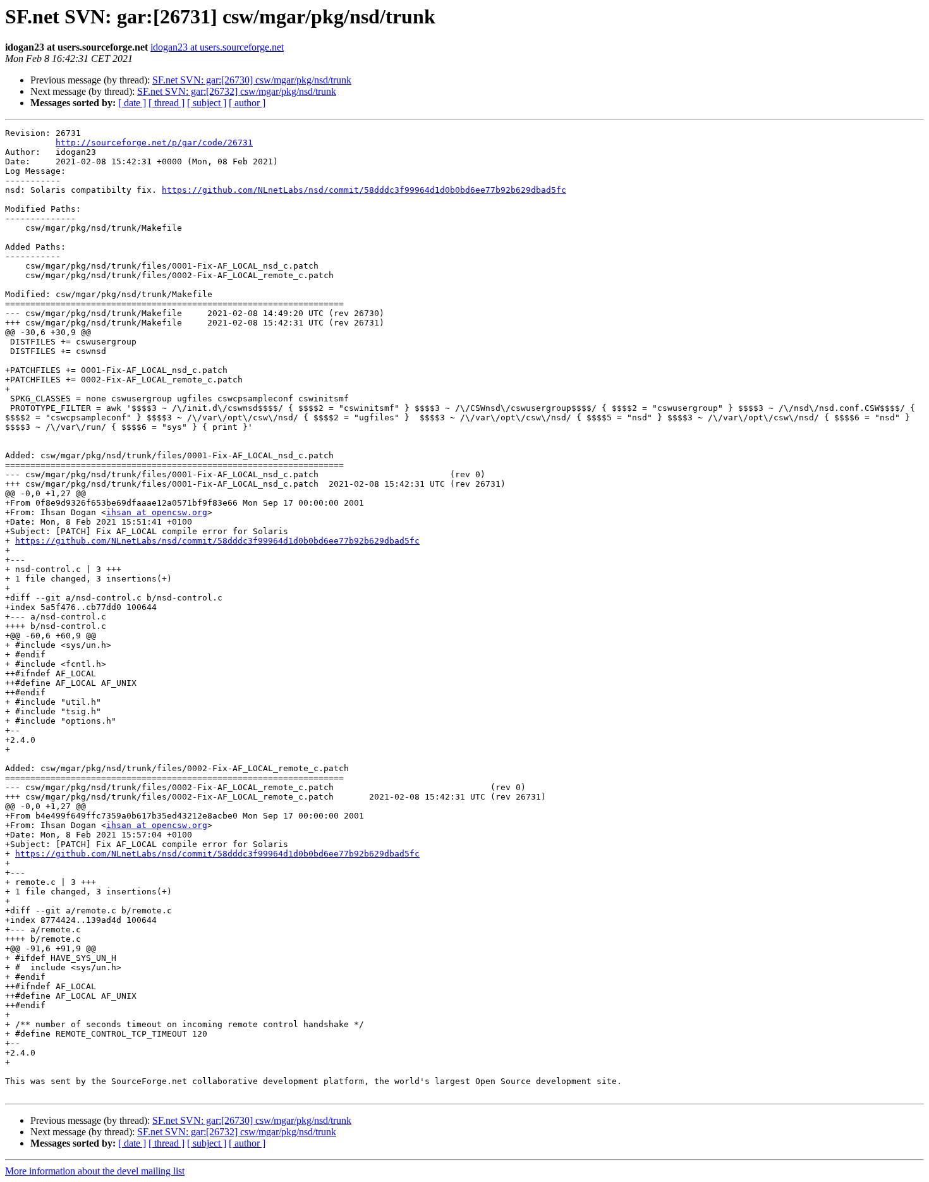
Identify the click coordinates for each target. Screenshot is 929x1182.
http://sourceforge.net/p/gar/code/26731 (154, 142)
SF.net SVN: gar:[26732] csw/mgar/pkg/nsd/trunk (236, 91)
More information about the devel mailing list (95, 1171)
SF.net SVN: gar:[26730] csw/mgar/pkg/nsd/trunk (251, 80)
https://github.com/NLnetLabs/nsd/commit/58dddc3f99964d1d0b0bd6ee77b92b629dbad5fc (364, 190)
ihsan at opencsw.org (156, 512)
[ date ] (132, 102)
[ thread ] (167, 102)
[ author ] (247, 102)
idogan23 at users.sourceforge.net (217, 47)
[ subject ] (206, 102)
